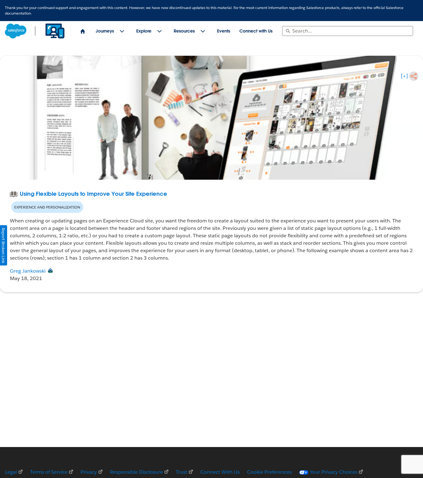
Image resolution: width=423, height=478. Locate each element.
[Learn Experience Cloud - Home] (35, 31)
